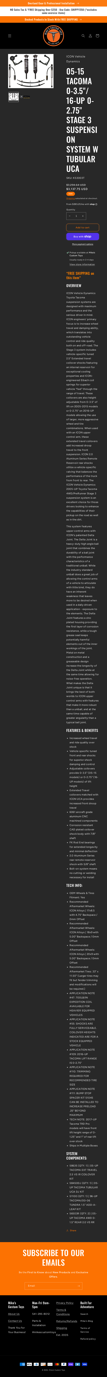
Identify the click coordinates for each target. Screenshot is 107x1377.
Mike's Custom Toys (57, 1370)
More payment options (82, 244)
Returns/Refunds (66, 1321)
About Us (14, 1313)
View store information (82, 264)
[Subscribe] (78, 1286)
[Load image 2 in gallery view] (25, 97)
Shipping (70, 198)
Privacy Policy (65, 1302)
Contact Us (15, 1320)
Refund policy (88, 1339)
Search (84, 1314)
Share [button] (73, 1230)
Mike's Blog (86, 1321)
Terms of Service (85, 1330)
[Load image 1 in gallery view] (14, 97)
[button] (9, 35)
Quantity (70, 209)
